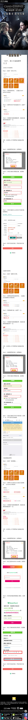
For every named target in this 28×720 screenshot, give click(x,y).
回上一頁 (23, 57)
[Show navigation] (26, 1)
